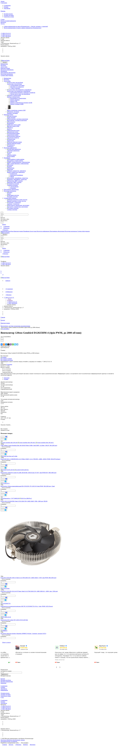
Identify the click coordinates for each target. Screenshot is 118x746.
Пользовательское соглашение (9, 741)
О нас (2, 697)
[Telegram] (17, 344)
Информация (4, 690)
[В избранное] (2, 338)
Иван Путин (89, 646)
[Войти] (1, 269)
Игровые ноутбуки (6, 680)
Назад (9, 299)
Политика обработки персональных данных (13, 740)
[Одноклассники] (4, 344)
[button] (56, 667)
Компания (3, 683)
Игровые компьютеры (7, 681)
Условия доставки (9, 15)
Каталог (3, 678)
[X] (8, 344)
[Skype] (15, 344)
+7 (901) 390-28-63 (6, 36)
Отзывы (6, 7)
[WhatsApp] (13, 344)
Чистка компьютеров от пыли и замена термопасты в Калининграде (22, 28)
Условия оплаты (8, 13)
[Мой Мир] (6, 344)
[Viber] (11, 344)
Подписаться (4, 674)
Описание (6, 377)
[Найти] (2, 222)
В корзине (9, 364)
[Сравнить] (2, 341)
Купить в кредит (5, 367)
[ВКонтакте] (2, 344)
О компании (7, 5)
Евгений (9, 646)
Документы (7, 8)
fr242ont (49, 646)
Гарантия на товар (9, 16)
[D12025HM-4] (5, 329)
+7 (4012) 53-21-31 (6, 33)
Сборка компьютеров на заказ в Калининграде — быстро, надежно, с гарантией (26, 26)
